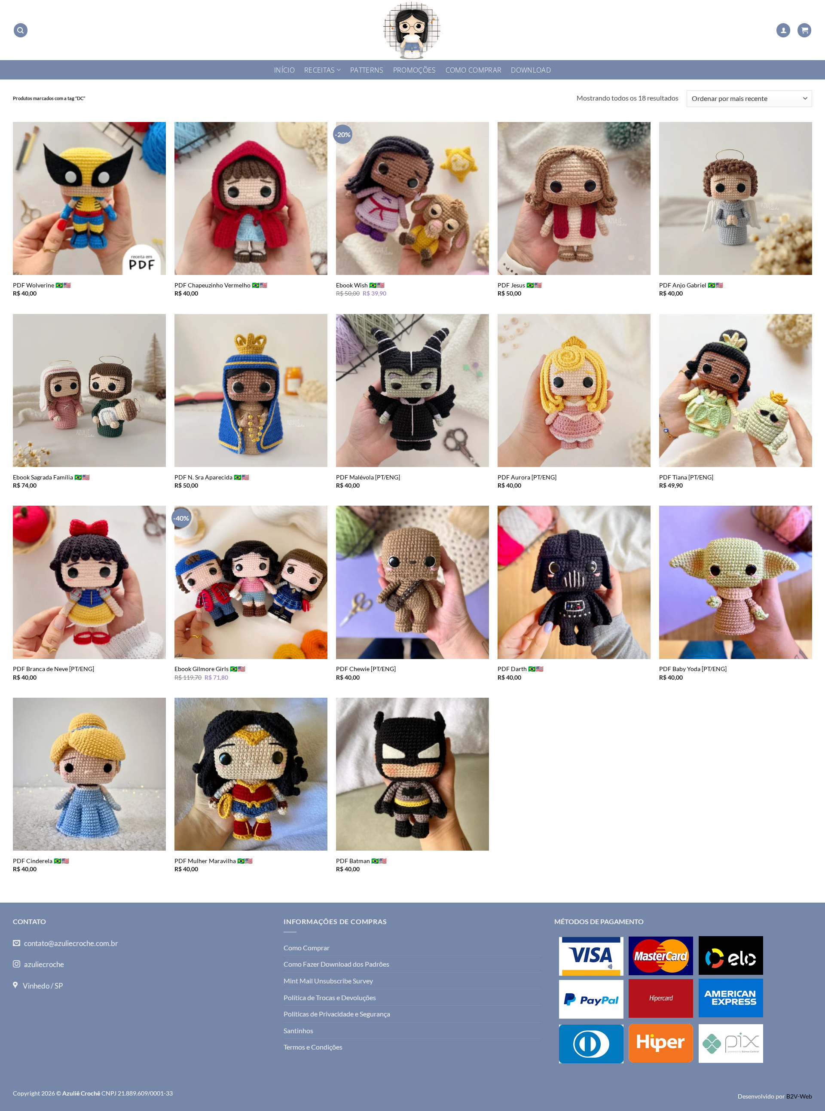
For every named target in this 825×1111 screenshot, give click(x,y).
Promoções (414, 70)
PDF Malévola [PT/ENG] (368, 477)
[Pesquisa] (21, 30)
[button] (783, 30)
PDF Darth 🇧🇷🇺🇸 (521, 668)
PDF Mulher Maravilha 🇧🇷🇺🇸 (213, 860)
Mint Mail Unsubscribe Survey (328, 981)
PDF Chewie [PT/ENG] (366, 668)
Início (284, 70)
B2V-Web (799, 1096)
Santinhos (298, 1030)
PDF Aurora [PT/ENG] (527, 477)
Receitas (319, 70)
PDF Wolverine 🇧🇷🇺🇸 (42, 285)
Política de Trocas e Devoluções (330, 997)
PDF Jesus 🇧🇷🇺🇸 (520, 285)
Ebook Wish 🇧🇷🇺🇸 (360, 285)
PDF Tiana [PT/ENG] (686, 477)
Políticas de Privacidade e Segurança (337, 1014)
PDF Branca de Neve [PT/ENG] (53, 668)
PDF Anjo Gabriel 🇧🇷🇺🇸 (691, 285)
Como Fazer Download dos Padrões (336, 964)
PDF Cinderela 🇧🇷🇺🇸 (41, 860)
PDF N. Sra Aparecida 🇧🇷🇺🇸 (211, 477)
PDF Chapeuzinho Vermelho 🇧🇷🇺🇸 (220, 285)
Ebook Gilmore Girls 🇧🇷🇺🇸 (209, 668)
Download (531, 70)
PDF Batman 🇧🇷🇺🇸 (361, 860)
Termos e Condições (313, 1047)
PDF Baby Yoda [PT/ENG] (693, 668)
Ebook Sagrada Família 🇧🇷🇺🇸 (51, 477)
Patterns (367, 70)
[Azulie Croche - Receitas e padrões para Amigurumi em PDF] (412, 30)
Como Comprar (474, 70)
